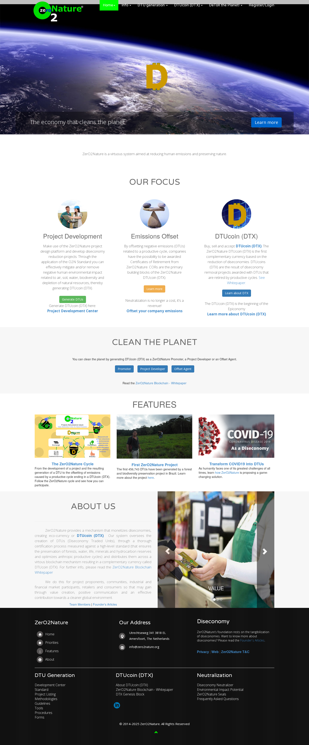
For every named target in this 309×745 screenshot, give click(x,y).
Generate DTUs (72, 299)
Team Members (79, 604)
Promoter (124, 369)
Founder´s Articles (252, 640)
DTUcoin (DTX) (187, 5)
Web (215, 652)
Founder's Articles (105, 604)
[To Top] (79, 732)
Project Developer (152, 369)
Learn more (266, 122)
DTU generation (151, 5)
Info (125, 5)
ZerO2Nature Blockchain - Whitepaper (161, 383)
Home (108, 5)
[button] (166, 549)
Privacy (203, 652)
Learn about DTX (236, 293)
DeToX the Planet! (224, 5)
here (151, 477)
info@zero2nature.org (144, 647)
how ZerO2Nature (227, 472)
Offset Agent (182, 369)
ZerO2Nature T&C (235, 652)
